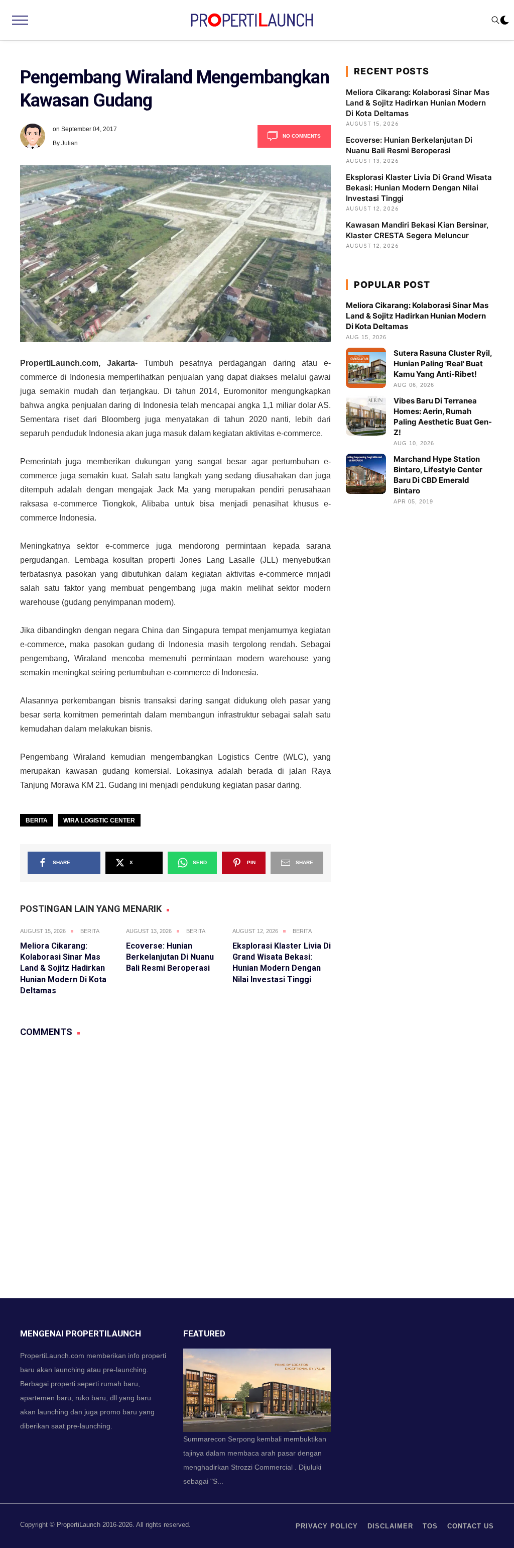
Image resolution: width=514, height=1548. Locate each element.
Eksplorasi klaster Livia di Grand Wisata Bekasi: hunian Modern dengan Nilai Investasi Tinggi (419, 187)
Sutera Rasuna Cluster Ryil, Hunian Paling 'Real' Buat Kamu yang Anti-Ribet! (443, 363)
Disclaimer (390, 1526)
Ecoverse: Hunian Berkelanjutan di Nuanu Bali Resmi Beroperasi (170, 957)
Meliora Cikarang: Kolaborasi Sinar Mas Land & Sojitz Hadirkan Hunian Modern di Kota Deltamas (63, 968)
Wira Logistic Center (99, 820)
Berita (37, 820)
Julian (69, 143)
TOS (430, 1526)
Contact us (470, 1526)
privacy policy (327, 1526)
